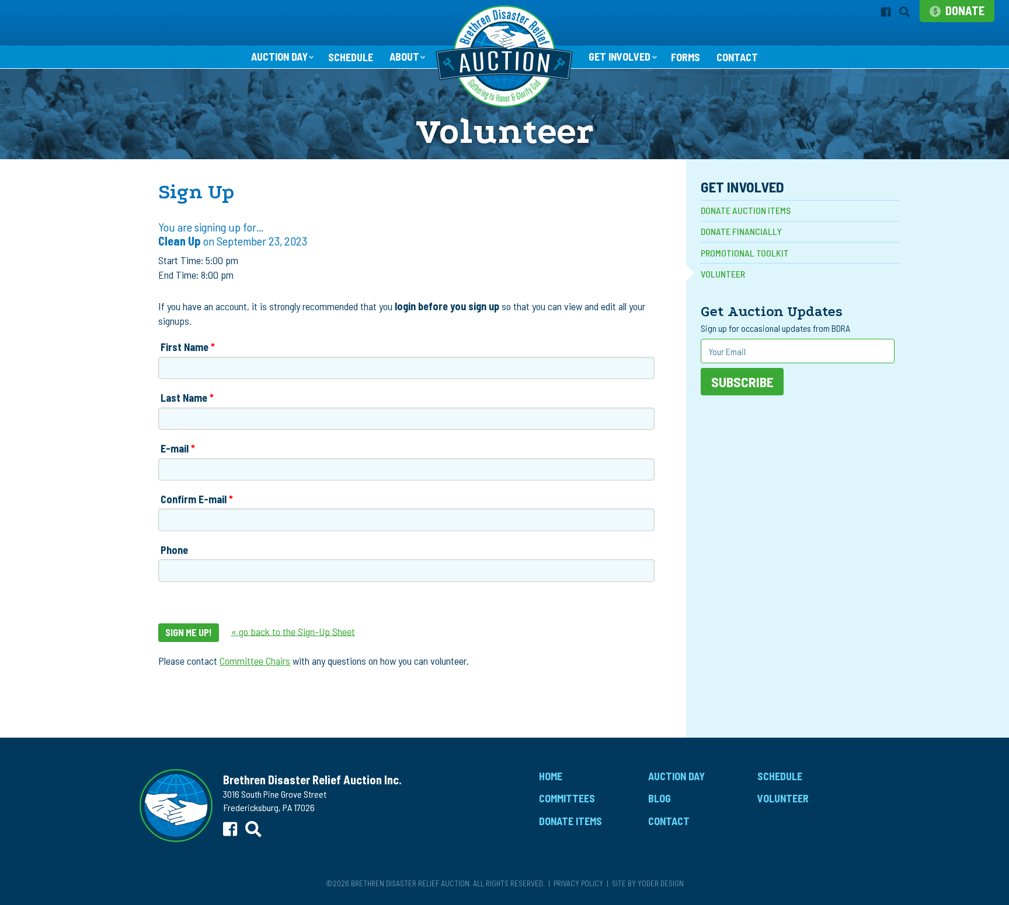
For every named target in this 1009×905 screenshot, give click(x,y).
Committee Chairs (255, 660)
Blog (659, 798)
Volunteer (723, 273)
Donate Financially (741, 231)
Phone (174, 549)
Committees (567, 798)
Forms (685, 57)
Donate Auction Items (746, 210)
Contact (737, 57)
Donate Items (570, 821)
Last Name (184, 397)
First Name (184, 347)
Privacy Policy (578, 883)
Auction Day (279, 56)
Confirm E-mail (194, 499)
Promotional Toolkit (745, 252)
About (404, 56)
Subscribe (742, 381)
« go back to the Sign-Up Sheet (293, 631)
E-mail (175, 448)
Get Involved (619, 56)
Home (550, 776)
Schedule (350, 57)
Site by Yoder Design (648, 883)
